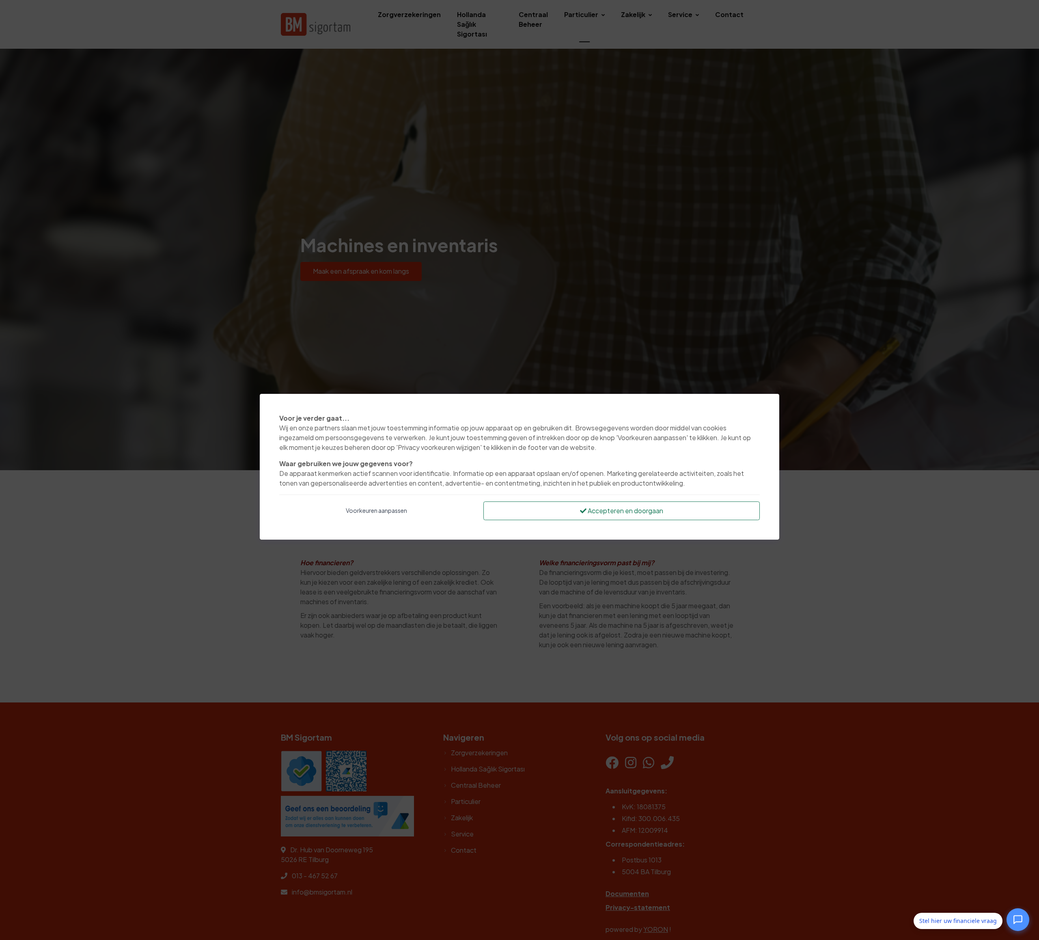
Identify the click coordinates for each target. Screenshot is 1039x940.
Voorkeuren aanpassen (376, 510)
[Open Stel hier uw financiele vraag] (1018, 920)
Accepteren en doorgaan (624, 510)
